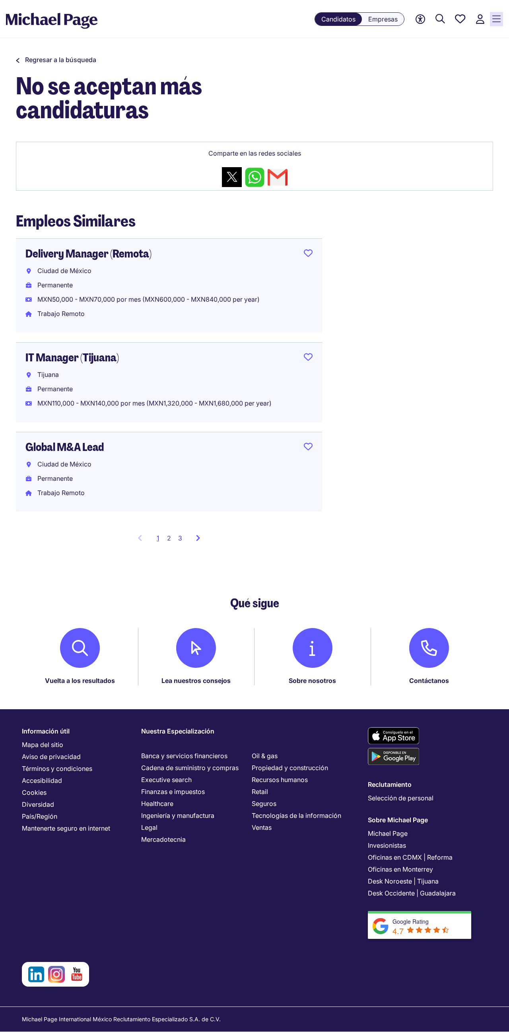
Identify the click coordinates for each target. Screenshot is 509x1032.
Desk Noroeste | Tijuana (403, 881)
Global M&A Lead (64, 447)
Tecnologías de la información (296, 815)
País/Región (39, 816)
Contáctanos (429, 681)
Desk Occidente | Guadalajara (412, 893)
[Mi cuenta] (480, 19)
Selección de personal (400, 798)
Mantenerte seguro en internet (66, 828)
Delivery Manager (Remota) (88, 253)
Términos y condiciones (57, 769)
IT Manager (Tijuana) (72, 357)
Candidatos (338, 19)
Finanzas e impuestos (173, 792)
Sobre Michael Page (398, 820)
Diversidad (38, 804)
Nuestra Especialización (177, 731)
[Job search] (440, 19)
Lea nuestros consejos (196, 681)
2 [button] (169, 538)
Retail (260, 792)
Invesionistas (387, 845)
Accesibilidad (42, 780)
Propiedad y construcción (290, 768)
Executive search (166, 780)
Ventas (262, 827)
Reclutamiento (390, 784)
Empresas (383, 19)
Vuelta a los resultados (80, 681)
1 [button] (160, 540)
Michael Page (388, 833)
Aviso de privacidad (51, 757)
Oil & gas (265, 756)
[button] (56, 60)
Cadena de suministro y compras (190, 768)
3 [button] (180, 538)
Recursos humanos (280, 780)
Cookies (34, 792)
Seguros (264, 804)
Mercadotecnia (163, 839)
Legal (149, 827)
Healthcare (157, 804)
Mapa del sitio (42, 745)
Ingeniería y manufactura (177, 815)
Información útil (46, 731)
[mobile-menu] (496, 19)
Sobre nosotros (312, 681)
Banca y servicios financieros (184, 756)
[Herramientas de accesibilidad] (420, 19)
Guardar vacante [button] (308, 254)
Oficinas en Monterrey (400, 869)
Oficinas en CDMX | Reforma (410, 857)
